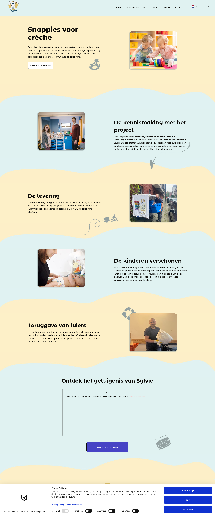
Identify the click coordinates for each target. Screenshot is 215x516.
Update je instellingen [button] (138, 396)
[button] (40, 65)
